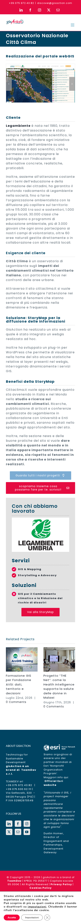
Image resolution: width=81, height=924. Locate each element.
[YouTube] (27, 832)
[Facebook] (18, 824)
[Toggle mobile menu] (73, 25)
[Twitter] (9, 832)
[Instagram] (27, 824)
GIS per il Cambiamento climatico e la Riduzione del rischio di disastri (40, 598)
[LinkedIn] (9, 824)
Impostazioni (32, 917)
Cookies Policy (40, 888)
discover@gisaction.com (54, 3)
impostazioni (37, 907)
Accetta (12, 917)
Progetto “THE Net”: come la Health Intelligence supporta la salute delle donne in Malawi (59, 687)
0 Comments (16, 702)
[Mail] (18, 832)
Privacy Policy (61, 884)
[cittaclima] (40, 66)
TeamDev (14, 880)
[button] (9, 84)
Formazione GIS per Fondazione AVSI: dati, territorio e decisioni (18, 684)
